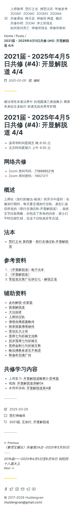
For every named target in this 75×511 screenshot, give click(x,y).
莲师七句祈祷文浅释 (23, 336)
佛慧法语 (46, 9)
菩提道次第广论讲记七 (25, 279)
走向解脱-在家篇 (21, 303)
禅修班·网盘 (45, 18)
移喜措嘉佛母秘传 (21, 326)
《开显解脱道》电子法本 (27, 270)
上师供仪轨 (17, 317)
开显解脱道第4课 (39, 388)
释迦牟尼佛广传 (20, 355)
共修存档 (16, 23)
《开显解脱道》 (20, 274)
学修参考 (61, 9)
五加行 (26, 422)
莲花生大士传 (18, 331)
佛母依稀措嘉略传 (21, 322)
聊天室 (30, 18)
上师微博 (16, 9)
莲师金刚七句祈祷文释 (25, 346)
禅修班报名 (40, 28)
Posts (20, 36)
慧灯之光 (31, 9)
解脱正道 (50, 279)
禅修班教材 (58, 28)
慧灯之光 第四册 (20, 242)
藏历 (59, 18)
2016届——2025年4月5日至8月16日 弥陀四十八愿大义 (36, 463)
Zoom (30, 23)
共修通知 (16, 18)
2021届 (14, 422)
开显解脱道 (41, 422)
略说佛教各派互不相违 (25, 350)
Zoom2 (29, 14)
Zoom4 (55, 14)
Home (8, 36)
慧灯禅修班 (17, 416)
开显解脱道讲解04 (30, 383)
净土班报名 (45, 23)
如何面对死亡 (20, 28)
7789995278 (44, 171)
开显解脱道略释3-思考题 (41, 378)
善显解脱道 (17, 307)
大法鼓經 (15, 312)
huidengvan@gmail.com (23, 502)
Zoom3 (42, 14)
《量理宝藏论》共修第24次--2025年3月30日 (36, 445)
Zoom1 (15, 14)
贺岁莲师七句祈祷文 (23, 341)
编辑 (36, 80)
